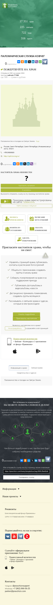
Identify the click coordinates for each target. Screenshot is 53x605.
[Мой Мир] (25, 61)
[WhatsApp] (40, 61)
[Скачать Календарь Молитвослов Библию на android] (38, 353)
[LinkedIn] (33, 61)
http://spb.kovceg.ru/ (11, 156)
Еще (37, 141)
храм (27, 21)
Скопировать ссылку (26, 477)
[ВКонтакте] (18, 61)
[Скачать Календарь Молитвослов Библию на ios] (14, 353)
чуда (26, 32)
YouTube (14, 536)
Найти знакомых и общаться (26, 206)
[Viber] (36, 61)
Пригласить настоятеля (26, 186)
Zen (27, 536)
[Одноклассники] (22, 61)
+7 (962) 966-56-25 (21, 588)
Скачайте (10, 550)
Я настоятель (26, 190)
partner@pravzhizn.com (15, 591)
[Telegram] (44, 61)
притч (26, 38)
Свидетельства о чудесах (26, 373)
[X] (29, 61)
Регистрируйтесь (15, 328)
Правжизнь (29, 202)
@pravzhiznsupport (20, 586)
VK (7, 536)
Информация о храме (19, 368)
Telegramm (20, 536)
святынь (26, 27)
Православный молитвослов (25, 339)
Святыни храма (37, 368)
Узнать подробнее (26, 314)
